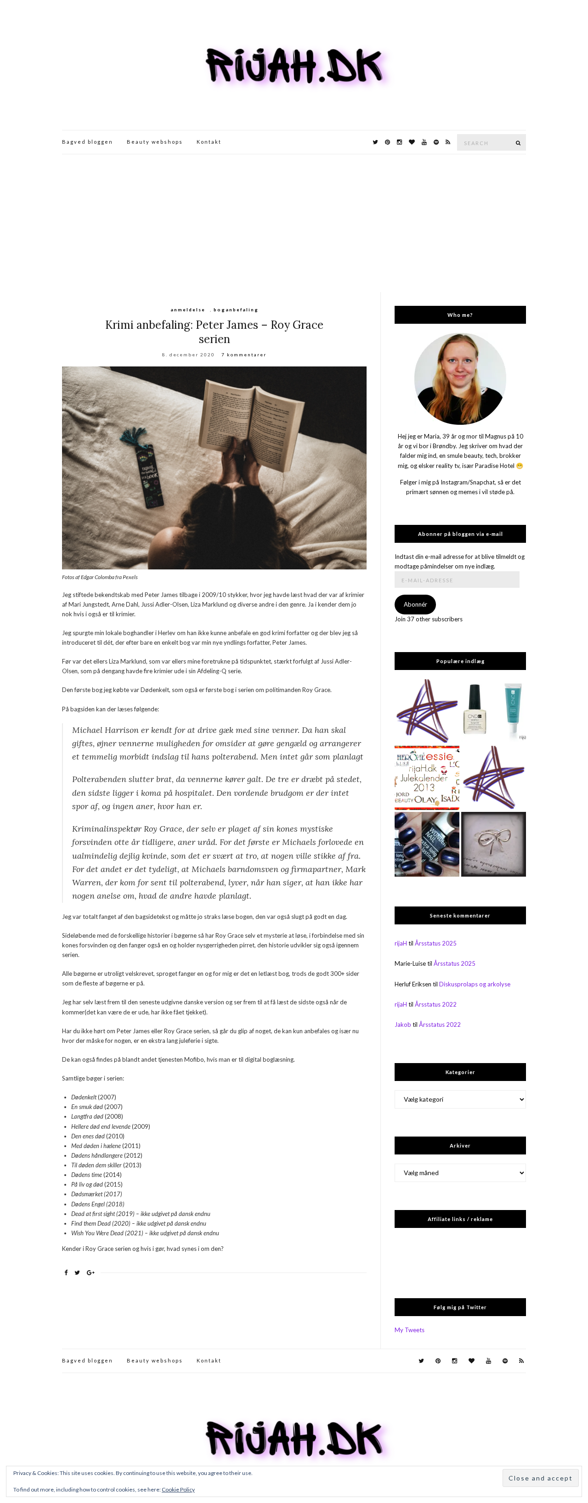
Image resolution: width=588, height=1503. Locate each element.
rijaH (401, 943)
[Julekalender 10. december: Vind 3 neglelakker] (427, 778)
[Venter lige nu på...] (493, 844)
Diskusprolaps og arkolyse (474, 984)
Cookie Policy (178, 1489)
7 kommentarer (243, 354)
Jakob (403, 1024)
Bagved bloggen (87, 142)
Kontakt (209, 142)
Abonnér (415, 604)
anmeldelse (187, 309)
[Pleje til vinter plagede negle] (493, 711)
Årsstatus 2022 (436, 1004)
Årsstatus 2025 (436, 943)
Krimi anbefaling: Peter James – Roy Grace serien (214, 332)
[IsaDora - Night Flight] (427, 844)
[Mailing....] (493, 778)
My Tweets (409, 1330)
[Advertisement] (294, 223)
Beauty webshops (155, 142)
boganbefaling (236, 309)
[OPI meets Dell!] (427, 711)
